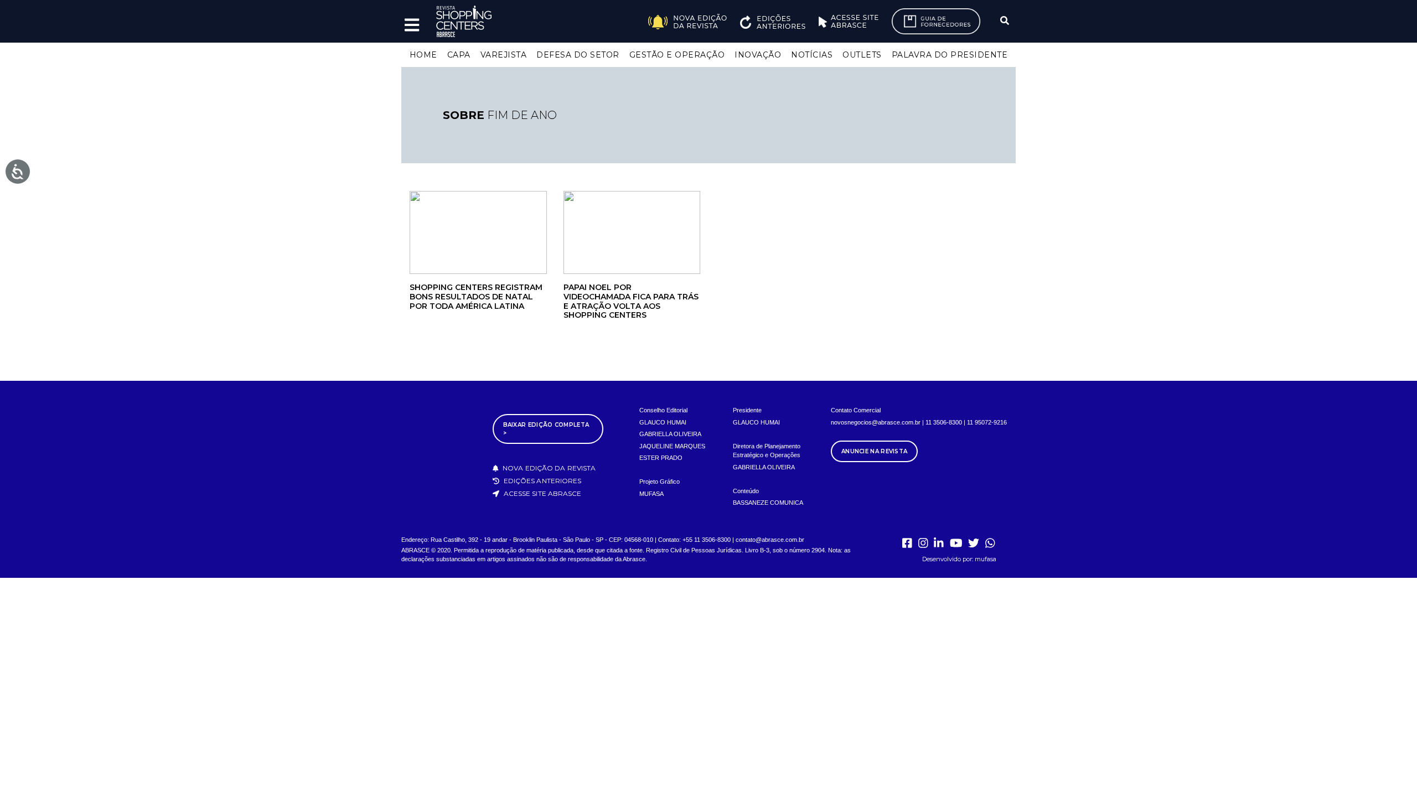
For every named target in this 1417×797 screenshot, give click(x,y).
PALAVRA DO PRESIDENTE (950, 55)
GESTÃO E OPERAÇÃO (677, 55)
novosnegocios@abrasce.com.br (875, 422)
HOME (423, 55)
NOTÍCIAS (811, 55)
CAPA (458, 55)
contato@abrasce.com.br (770, 539)
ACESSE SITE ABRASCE (542, 493)
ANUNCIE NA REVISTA (874, 451)
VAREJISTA (503, 55)
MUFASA (651, 493)
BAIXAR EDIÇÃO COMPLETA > (546, 429)
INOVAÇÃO (758, 55)
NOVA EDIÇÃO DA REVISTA (548, 468)
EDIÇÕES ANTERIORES (542, 481)
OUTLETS (862, 55)
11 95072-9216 (987, 422)
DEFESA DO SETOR (577, 55)
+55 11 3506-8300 (706, 539)
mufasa (985, 559)
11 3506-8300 (943, 422)
